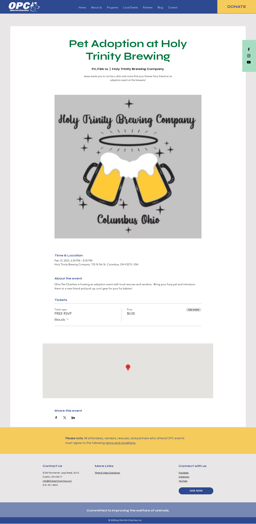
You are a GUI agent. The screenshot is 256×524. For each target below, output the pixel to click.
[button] (112, 7)
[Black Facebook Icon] (249, 49)
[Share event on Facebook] (56, 417)
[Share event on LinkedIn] (73, 417)
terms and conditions (120, 443)
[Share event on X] (64, 417)
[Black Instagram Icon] (249, 56)
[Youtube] (249, 62)
